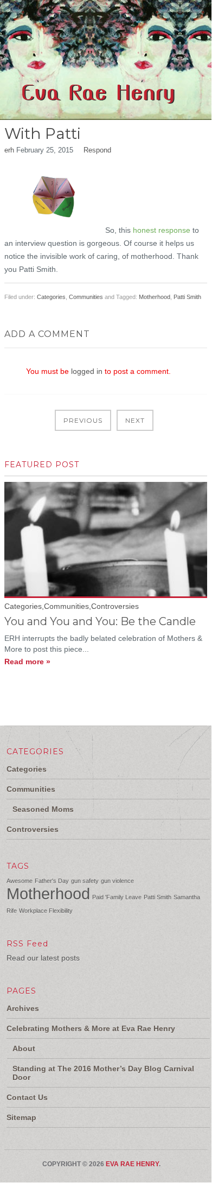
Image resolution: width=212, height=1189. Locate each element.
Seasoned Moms (43, 809)
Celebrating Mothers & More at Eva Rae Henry (91, 1028)
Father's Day (52, 881)
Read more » (27, 661)
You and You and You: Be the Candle (100, 621)
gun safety (85, 881)
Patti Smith (187, 297)
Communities (86, 297)
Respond (97, 150)
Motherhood (154, 297)
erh (9, 150)
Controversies (33, 829)
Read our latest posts (43, 957)
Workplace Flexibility (46, 910)
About (23, 1048)
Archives (23, 1008)
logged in (86, 371)
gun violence (117, 881)
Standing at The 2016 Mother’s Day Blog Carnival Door (103, 1073)
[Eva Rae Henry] (100, 113)
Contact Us (27, 1097)
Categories (51, 297)
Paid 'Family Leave (117, 897)
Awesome (20, 881)
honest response (161, 230)
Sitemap (21, 1117)
